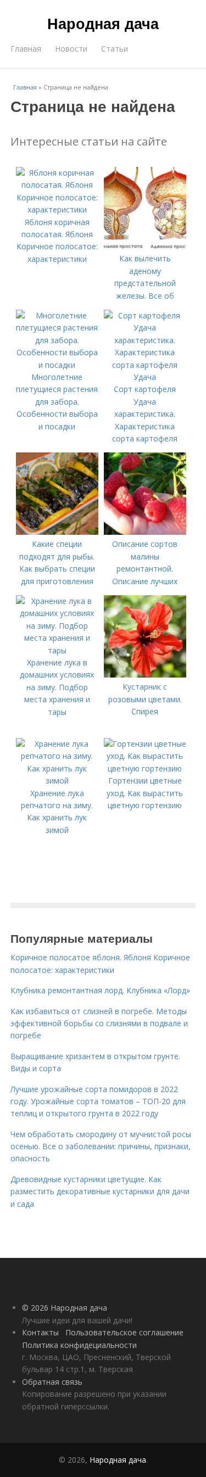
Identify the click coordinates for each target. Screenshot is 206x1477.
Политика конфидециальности (79, 1345)
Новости (71, 48)
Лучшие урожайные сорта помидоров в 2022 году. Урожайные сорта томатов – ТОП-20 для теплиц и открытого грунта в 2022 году (98, 1101)
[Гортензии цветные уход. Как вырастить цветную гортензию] (145, 768)
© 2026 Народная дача (64, 1307)
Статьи (114, 48)
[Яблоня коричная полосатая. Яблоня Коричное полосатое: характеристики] (57, 209)
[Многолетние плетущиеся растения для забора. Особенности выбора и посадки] (57, 365)
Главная (25, 48)
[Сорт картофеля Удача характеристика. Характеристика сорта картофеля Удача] (145, 377)
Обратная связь (52, 1382)
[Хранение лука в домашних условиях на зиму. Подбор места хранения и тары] (57, 650)
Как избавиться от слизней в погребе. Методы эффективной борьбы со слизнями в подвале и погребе (99, 1023)
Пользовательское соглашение (124, 1332)
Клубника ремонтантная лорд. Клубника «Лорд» (100, 990)
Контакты (40, 1332)
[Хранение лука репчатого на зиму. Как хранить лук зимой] (57, 780)
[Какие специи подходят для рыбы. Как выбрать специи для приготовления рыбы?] (57, 532)
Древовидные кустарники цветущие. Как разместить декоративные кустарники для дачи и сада (100, 1191)
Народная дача (103, 23)
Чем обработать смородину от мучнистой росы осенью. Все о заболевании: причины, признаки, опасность (100, 1146)
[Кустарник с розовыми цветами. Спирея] (145, 674)
